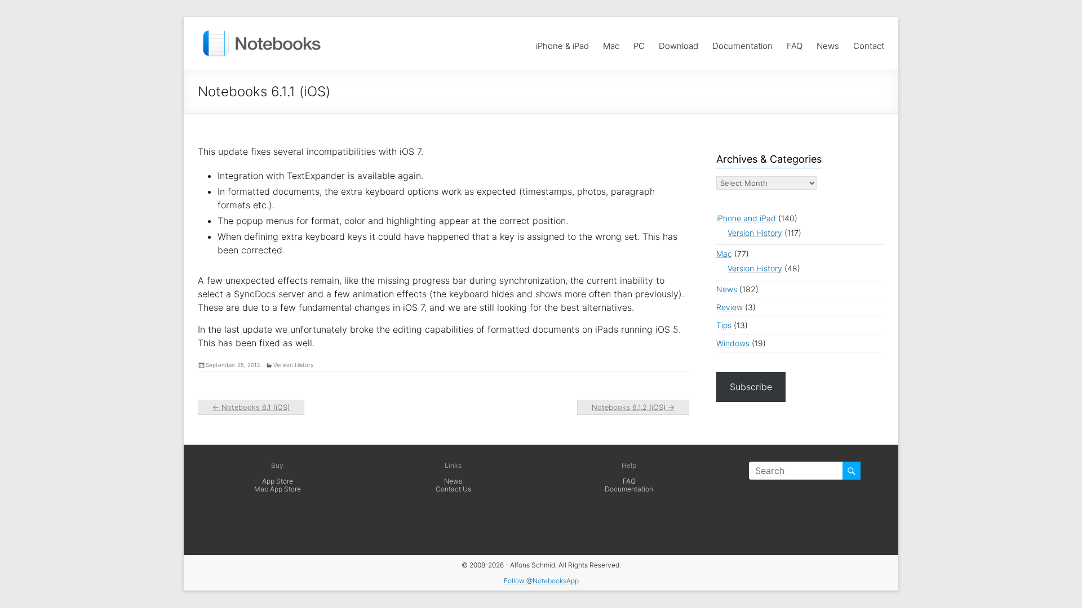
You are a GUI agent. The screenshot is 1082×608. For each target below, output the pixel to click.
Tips (723, 325)
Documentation (742, 43)
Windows (733, 343)
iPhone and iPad (746, 218)
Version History (293, 364)
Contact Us (453, 489)
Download (678, 43)
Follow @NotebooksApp (541, 580)
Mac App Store (277, 489)
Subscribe (751, 386)
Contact (868, 43)
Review (729, 307)
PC (639, 43)
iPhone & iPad (562, 43)
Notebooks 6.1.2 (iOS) (633, 407)
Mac (611, 43)
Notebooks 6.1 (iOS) (251, 407)
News (828, 43)
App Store (277, 481)
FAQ (794, 43)
